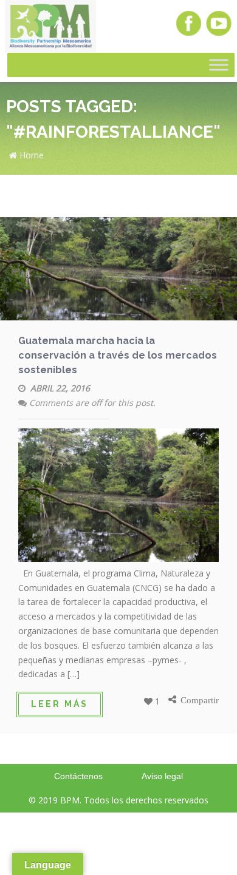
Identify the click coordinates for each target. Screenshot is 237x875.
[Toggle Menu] (218, 65)
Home (30, 155)
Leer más (59, 704)
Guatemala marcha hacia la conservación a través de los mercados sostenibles (117, 355)
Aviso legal (162, 776)
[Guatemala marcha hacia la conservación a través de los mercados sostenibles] (118, 271)
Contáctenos (78, 776)
